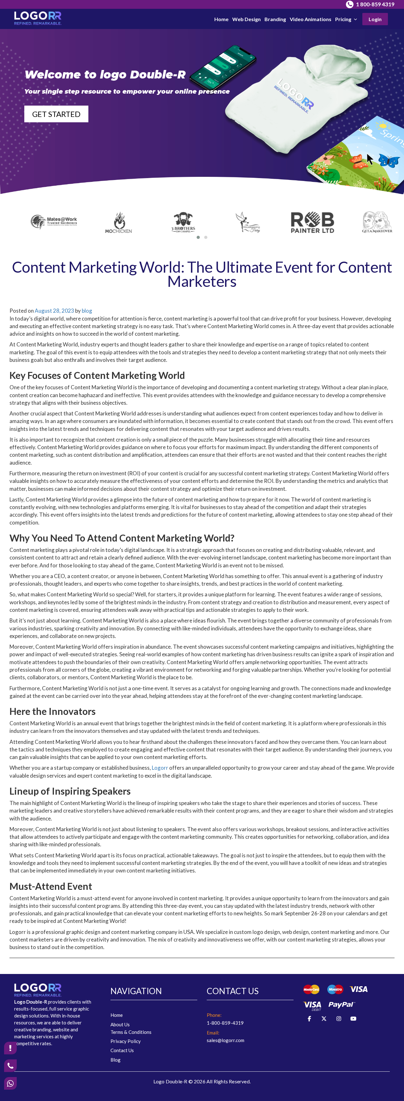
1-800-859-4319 (225, 1023)
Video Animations (310, 19)
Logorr (160, 767)
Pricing (343, 19)
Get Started (56, 114)
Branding (275, 19)
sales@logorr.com (225, 1040)
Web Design (246, 19)
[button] (198, 237)
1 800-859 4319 (375, 4)
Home (221, 19)
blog (87, 310)
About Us (120, 1024)
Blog (115, 1060)
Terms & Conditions (131, 1032)
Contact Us (122, 1050)
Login (375, 19)
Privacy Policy (125, 1041)
